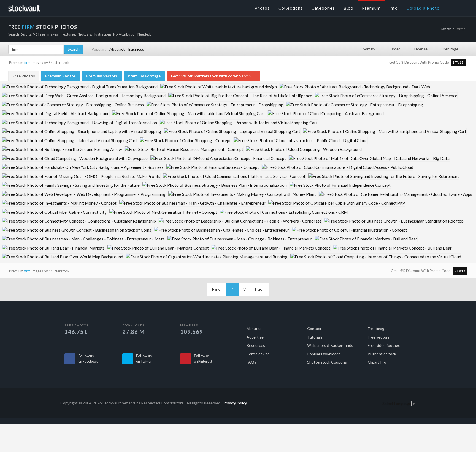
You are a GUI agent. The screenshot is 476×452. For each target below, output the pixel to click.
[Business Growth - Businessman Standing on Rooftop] (394, 221)
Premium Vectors (102, 76)
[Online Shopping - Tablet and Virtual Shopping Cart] (69, 140)
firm (27, 62)
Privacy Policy (235, 402)
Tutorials (315, 337)
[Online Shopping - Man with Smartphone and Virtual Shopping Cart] (384, 131)
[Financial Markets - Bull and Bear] (366, 239)
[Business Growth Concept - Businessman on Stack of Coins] (76, 230)
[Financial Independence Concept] (340, 185)
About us (255, 328)
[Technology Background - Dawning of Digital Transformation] (79, 123)
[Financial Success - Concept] (212, 167)
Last (259, 289)
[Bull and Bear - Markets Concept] (158, 248)
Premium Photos (60, 76)
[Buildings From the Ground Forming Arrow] (62, 149)
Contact (314, 328)
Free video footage (384, 345)
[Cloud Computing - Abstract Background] (326, 113)
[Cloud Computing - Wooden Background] (304, 149)
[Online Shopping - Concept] (185, 140)
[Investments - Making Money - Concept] (59, 203)
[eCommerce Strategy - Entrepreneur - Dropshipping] (215, 105)
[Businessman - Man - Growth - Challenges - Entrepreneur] (192, 203)
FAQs (251, 362)
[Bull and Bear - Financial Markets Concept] (271, 248)
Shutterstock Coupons (327, 362)
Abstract (117, 49)
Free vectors (379, 337)
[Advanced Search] (458, 7)
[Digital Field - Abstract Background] (55, 113)
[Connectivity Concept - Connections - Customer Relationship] (79, 221)
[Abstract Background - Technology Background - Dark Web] (355, 87)
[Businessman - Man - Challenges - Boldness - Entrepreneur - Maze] (83, 239)
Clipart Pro (377, 362)
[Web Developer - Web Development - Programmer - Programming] (84, 194)
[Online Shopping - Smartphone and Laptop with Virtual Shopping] (81, 131)
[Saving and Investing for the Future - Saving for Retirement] (383, 176)
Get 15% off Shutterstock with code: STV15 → (213, 76)
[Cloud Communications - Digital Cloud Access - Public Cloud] (337, 167)
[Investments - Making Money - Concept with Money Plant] (242, 194)
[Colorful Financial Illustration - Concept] (349, 230)
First (217, 289)
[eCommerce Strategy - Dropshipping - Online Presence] (386, 96)
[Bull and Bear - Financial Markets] (53, 248)
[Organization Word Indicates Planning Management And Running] (207, 257)
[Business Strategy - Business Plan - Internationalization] (214, 185)
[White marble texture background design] (218, 87)
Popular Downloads (323, 353)
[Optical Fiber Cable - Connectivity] (54, 212)
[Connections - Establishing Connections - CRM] (284, 212)
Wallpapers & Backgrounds (330, 345)
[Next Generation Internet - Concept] (163, 212)
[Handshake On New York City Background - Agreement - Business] (83, 167)
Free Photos (23, 76)
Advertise (255, 337)
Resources (256, 345)
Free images (378, 328)
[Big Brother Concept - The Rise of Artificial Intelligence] (240, 96)
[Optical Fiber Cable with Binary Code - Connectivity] (336, 203)
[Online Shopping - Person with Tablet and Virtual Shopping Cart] (239, 123)
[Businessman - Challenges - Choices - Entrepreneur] (221, 230)
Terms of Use (258, 353)
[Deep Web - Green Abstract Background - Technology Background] (84, 96)
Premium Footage (144, 76)
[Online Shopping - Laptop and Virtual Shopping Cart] (232, 131)
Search (446, 29)
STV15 (458, 62)
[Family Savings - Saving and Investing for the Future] (71, 185)
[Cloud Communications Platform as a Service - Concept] (234, 176)
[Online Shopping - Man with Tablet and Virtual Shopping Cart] (188, 113)
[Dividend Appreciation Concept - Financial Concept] (218, 158)
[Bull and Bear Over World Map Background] (62, 257)
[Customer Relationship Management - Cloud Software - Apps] (395, 194)
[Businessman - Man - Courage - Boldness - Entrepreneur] (239, 239)
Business (136, 49)
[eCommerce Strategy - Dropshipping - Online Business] (73, 105)
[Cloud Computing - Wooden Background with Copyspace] (75, 158)
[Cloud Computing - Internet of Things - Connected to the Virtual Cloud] (375, 257)
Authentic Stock (382, 353)
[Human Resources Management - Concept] (184, 149)
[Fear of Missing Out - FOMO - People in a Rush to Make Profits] (81, 176)
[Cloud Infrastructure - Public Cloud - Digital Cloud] (300, 140)
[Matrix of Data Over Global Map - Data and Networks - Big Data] (369, 158)
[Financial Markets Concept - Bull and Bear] (392, 248)
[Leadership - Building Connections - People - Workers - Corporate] (240, 221)
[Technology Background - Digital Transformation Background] (80, 87)
